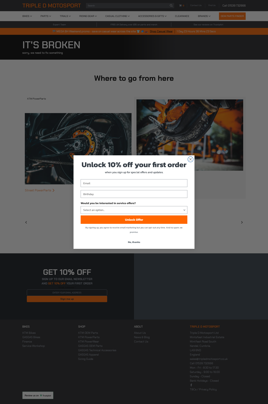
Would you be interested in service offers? (108, 203)
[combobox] (133, 210)
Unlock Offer (134, 219)
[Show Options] (184, 210)
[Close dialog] (190, 159)
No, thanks (134, 242)
